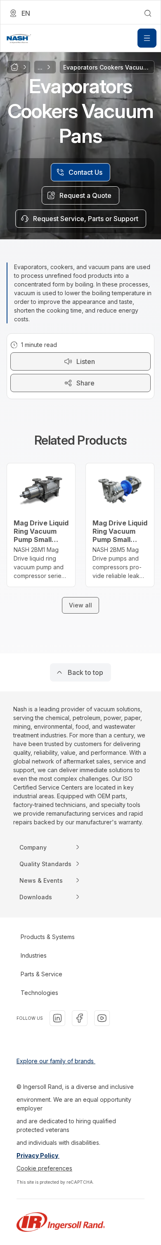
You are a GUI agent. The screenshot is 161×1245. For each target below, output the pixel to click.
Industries (34, 955)
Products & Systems (48, 936)
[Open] (146, 38)
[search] (147, 13)
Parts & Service (41, 974)
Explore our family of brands (56, 1060)
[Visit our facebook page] (80, 1018)
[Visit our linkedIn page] (57, 1018)
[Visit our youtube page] (102, 1018)
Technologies (39, 992)
